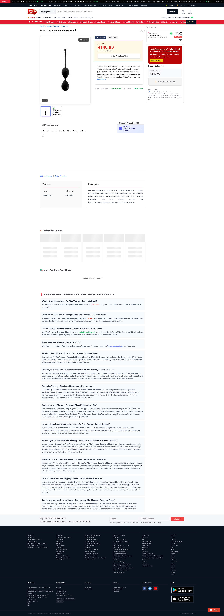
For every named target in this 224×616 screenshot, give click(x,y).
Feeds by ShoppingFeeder (64, 595)
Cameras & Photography (92, 535)
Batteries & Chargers (91, 549)
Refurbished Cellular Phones (37, 543)
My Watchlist (191, 5)
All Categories (35, 22)
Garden (115, 543)
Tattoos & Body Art (147, 553)
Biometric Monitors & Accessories (152, 556)
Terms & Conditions (119, 587)
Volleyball (174, 560)
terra (82, 17)
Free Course (102, 5)
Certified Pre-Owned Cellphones (37, 547)
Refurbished (60, 560)
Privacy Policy (142, 522)
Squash (173, 564)
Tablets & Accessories (63, 558)
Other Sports (174, 551)
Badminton (174, 562)
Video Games (101, 22)
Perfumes (112, 37)
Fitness (173, 549)
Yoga (172, 547)
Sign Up (58, 587)
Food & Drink (130, 22)
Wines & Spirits (154, 22)
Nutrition (144, 539)
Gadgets (185, 22)
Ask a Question (61, 176)
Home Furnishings (119, 547)
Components (60, 539)
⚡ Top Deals (191, 22)
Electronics (62, 22)
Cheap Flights (120, 5)
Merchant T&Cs (61, 591)
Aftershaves (145, 560)
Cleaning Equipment (119, 553)
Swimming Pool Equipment (122, 564)
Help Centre (88, 589)
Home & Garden (87, 22)
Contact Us (88, 587)
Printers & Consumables (63, 537)
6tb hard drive (47, 17)
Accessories (60, 551)
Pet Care (116, 560)
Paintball (173, 535)
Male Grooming (147, 545)
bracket (38, 17)
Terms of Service (153, 522)
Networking (59, 541)
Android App (57, 5)
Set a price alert (154, 92)
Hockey (173, 566)
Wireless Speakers (91, 556)
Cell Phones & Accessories (39, 531)
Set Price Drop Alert (120, 56)
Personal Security (176, 541)
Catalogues (144, 5)
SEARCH (172, 12)
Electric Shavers (147, 541)
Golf (172, 558)
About (29, 603)
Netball (173, 574)
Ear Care (144, 562)
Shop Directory (60, 593)
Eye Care (144, 549)
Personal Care (146, 543)
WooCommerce (69, 598)
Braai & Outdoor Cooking (121, 541)
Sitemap (116, 591)
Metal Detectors (90, 560)
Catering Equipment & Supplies (123, 568)
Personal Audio (89, 537)
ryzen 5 (76, 17)
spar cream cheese (60, 17)
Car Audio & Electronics (92, 543)
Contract (30, 535)
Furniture (116, 537)
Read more (101, 79)
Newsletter (77, 5)
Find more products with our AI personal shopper (175, 17)
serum (70, 17)
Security (87, 547)
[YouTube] (155, 588)
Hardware (59, 535)
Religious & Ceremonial (120, 570)
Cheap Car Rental (132, 5)
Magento (60, 601)
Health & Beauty (115, 22)
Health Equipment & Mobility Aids (152, 558)
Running (173, 570)
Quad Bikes (174, 545)
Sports (165, 22)
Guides (111, 5)
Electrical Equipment (91, 553)
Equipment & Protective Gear (122, 556)
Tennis (173, 553)
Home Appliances (119, 535)
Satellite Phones (33, 545)
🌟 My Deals (180, 5)
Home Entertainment (91, 541)
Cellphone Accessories (35, 539)
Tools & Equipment (119, 551)
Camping (173, 539)
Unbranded (101, 37)
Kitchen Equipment (119, 539)
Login (58, 589)
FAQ (29, 605)
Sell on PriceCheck (90, 5)
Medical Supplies (147, 566)
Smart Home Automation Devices (95, 558)
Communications (90, 545)
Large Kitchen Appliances (121, 549)
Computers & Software (65, 531)
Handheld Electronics (91, 539)
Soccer (173, 572)
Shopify (59, 598)
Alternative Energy (118, 562)
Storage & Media (61, 549)
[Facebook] (144, 588)
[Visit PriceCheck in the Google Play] (182, 590)
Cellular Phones (33, 537)
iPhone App (67, 5)
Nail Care (145, 551)
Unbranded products (115, 346)
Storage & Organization (120, 566)
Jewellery (175, 22)
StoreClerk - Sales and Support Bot (38, 595)
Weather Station (90, 551)
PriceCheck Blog (33, 601)
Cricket (173, 556)
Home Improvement (119, 558)
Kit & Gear (174, 543)
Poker (172, 537)
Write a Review (46, 176)
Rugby (173, 568)
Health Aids (145, 547)
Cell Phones (50, 22)
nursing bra (89, 17)
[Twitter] (150, 588)
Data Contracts (32, 541)
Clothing (141, 22)
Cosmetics (145, 535)
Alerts (183, 13)
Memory (58, 543)
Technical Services (62, 556)
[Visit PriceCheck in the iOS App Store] (182, 599)
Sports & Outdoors (179, 531)
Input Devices (60, 545)
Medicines (145, 564)
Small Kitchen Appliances (121, 545)
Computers (74, 22)
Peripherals (59, 547)
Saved (190, 13)
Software (59, 553)
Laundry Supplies (118, 572)
